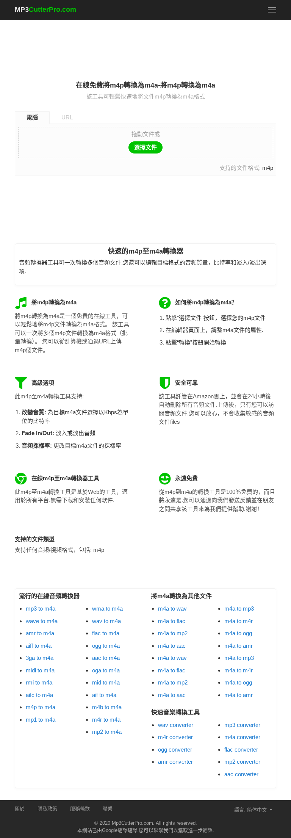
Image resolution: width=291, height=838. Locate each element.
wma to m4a (107, 608)
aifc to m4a (39, 695)
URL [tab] (67, 117)
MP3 (45, 9)
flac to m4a (105, 633)
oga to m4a (106, 670)
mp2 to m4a (107, 731)
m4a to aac (172, 645)
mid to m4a (106, 682)
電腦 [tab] (32, 117)
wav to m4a (106, 621)
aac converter (241, 774)
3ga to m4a (39, 658)
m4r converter (175, 737)
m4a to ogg (238, 633)
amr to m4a (40, 633)
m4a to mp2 (173, 633)
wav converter (175, 725)
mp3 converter (242, 725)
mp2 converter (242, 761)
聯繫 (108, 808)
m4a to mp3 (239, 608)
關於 (20, 808)
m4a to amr (238, 645)
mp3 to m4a (40, 608)
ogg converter (175, 749)
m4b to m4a (107, 707)
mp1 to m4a (40, 719)
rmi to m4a (39, 682)
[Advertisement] (153, 46)
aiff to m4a (39, 645)
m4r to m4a (106, 719)
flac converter (241, 749)
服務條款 (80, 808)
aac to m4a (106, 658)
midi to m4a (40, 670)
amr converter (175, 761)
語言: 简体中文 (251, 810)
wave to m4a (42, 621)
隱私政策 (47, 808)
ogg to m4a (106, 645)
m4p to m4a (40, 707)
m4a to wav (172, 608)
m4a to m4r (238, 621)
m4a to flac (171, 621)
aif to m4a (104, 695)
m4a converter (242, 737)
